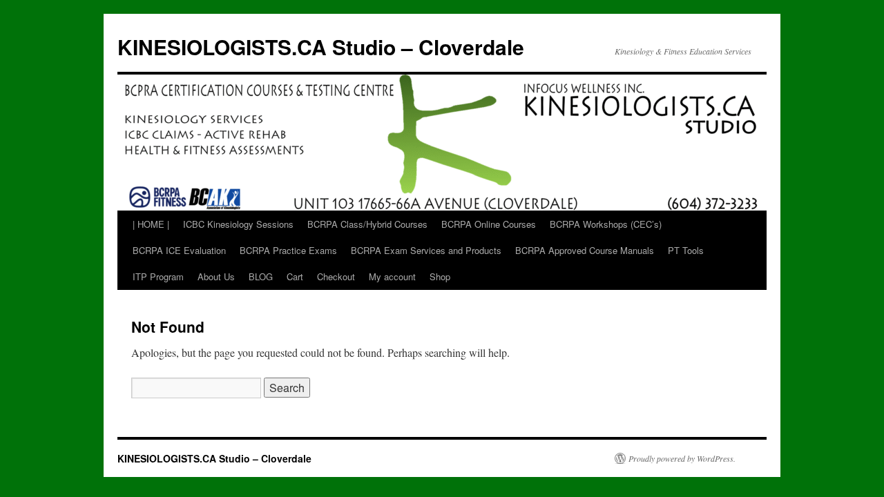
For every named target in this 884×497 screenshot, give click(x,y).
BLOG (261, 276)
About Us (216, 276)
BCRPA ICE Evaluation (179, 250)
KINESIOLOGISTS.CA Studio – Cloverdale (320, 46)
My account (392, 276)
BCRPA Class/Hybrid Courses (367, 224)
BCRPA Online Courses (488, 224)
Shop (440, 276)
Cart (295, 276)
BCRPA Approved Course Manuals (584, 250)
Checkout (336, 276)
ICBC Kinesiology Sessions (238, 224)
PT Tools (686, 250)
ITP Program (158, 276)
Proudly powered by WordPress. (682, 458)
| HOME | (151, 224)
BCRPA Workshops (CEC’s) (606, 224)
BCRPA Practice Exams (288, 250)
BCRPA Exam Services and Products (426, 250)
